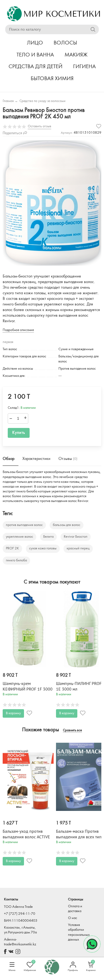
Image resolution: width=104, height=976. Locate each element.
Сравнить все (72, 730)
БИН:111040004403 (20, 920)
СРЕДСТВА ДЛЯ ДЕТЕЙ (35, 67)
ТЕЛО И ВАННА (35, 55)
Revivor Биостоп (75, 536)
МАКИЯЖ (76, 55)
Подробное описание (18, 330)
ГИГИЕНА (84, 67)
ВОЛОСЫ (65, 43)
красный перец (78, 548)
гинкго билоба (16, 560)
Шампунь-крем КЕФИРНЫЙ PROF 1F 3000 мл (28, 689)
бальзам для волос (66, 525)
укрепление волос (19, 536)
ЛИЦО (35, 43)
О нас (72, 918)
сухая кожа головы (43, 548)
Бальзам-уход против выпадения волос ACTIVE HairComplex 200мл (26, 837)
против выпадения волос (24, 525)
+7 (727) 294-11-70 (19, 914)
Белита (48, 536)
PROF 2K (12, 548)
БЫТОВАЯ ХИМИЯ (52, 78)
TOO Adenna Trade (18, 907)
